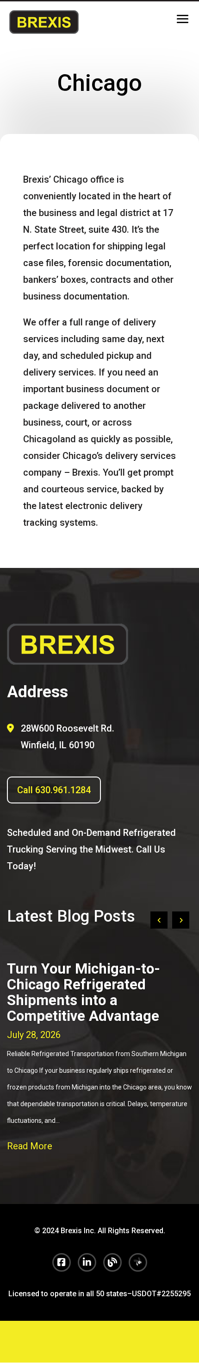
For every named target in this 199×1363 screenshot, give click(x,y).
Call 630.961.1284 (54, 790)
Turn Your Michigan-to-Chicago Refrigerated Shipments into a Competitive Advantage (83, 992)
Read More (29, 1146)
